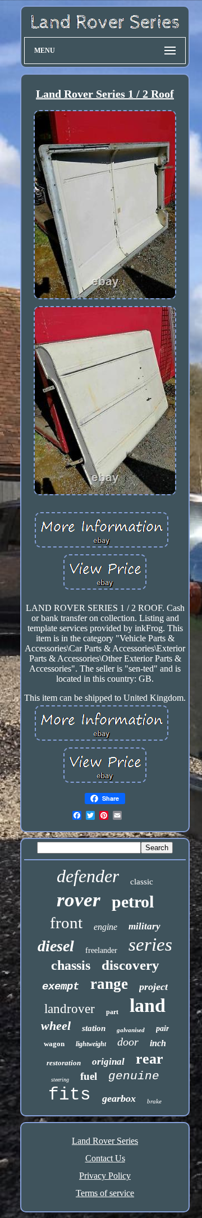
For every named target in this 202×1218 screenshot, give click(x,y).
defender (88, 876)
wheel (56, 1026)
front (66, 923)
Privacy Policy (105, 1175)
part (112, 1012)
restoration (64, 1063)
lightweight (91, 1044)
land (148, 1005)
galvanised (131, 1030)
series (150, 944)
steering (60, 1079)
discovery (130, 965)
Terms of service (105, 1193)
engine (105, 927)
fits (69, 1095)
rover (78, 900)
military (144, 926)
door (128, 1041)
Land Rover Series (105, 1141)
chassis (70, 965)
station (93, 1028)
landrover (69, 1009)
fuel (88, 1076)
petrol (133, 901)
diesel (56, 946)
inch (158, 1043)
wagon (54, 1043)
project (153, 986)
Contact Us (105, 1158)
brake (154, 1101)
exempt (60, 986)
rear (149, 1059)
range (109, 983)
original (108, 1061)
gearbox (119, 1098)
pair (162, 1028)
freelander (101, 950)
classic (141, 881)
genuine (133, 1076)
